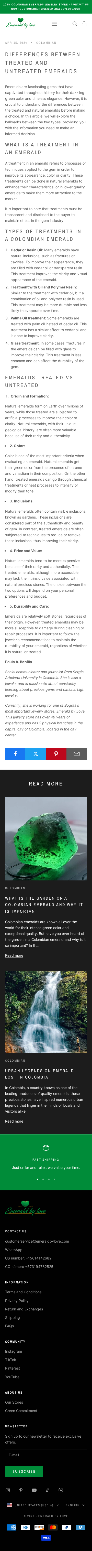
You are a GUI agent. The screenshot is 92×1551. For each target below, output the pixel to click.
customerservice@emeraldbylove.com (37, 1241)
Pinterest (12, 1368)
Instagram (13, 1351)
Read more (14, 955)
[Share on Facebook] (15, 753)
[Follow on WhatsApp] (60, 1490)
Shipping (12, 1317)
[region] (46, 1157)
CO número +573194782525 (29, 1266)
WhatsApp (13, 1249)
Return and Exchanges (24, 1309)
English (73, 1505)
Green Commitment (21, 1410)
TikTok (10, 1360)
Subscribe (24, 1471)
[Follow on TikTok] (47, 1490)
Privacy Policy (17, 1300)
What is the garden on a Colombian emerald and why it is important (44, 904)
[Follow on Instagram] (7, 1490)
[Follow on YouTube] (34, 1490)
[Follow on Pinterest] (21, 1490)
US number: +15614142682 (28, 1258)
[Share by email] (77, 753)
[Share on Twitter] (36, 753)
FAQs (9, 1326)
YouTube (12, 1377)
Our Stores (14, 1402)
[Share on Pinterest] (56, 753)
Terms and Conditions (23, 1292)
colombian (46, 43)
